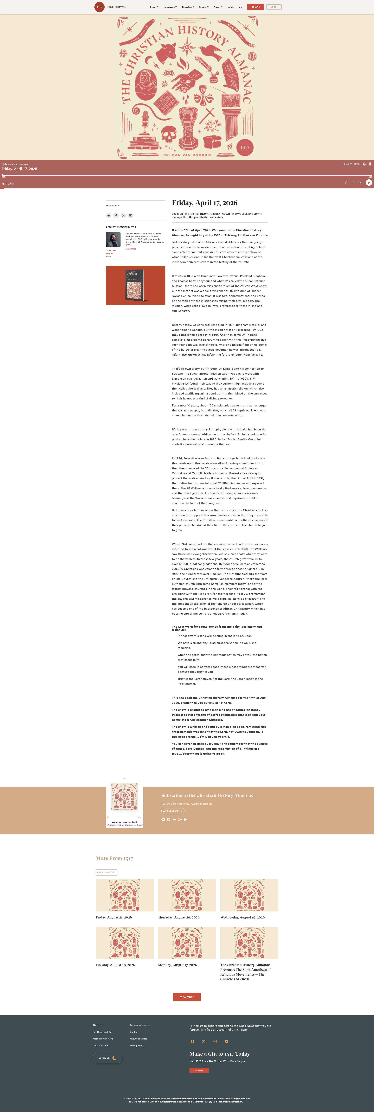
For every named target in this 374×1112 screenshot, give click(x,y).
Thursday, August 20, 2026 (179, 917)
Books (231, 6)
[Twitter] (203, 1041)
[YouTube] (226, 1041)
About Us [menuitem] (97, 1025)
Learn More (130, 248)
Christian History (106, 872)
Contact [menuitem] (134, 1032)
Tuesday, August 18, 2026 (115, 965)
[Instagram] (215, 1041)
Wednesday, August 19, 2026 (242, 917)
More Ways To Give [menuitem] (103, 1038)
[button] (240, 7)
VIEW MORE (187, 997)
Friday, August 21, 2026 (114, 917)
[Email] (130, 215)
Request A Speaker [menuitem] (140, 1025)
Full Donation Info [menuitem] (102, 1032)
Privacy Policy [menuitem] (137, 1045)
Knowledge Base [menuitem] (138, 1038)
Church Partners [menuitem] (101, 1045)
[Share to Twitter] (123, 215)
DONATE (255, 7)
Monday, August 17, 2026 (177, 965)
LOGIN (274, 7)
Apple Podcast (171, 811)
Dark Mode (104, 1057)
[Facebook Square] (192, 1041)
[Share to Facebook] (116, 215)
